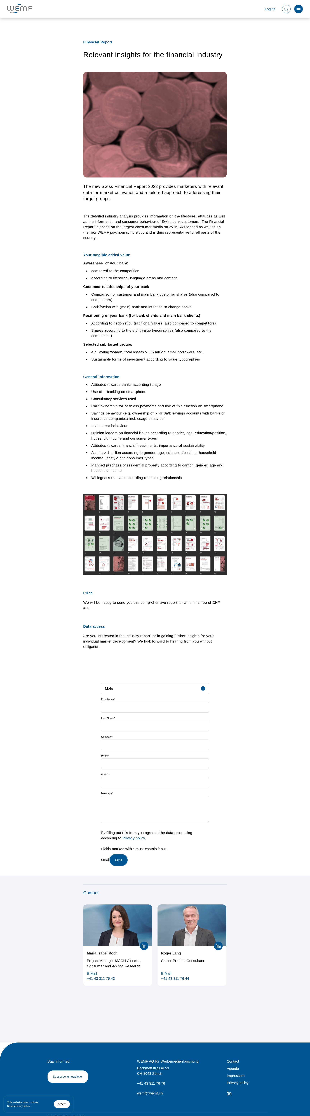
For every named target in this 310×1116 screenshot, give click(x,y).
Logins (270, 9)
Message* (107, 793)
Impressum (236, 1076)
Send (118, 859)
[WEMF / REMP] (19, 9)
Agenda (233, 1068)
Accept (61, 1104)
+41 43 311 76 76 (151, 1083)
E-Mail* (105, 774)
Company (106, 736)
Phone (105, 755)
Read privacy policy (18, 1106)
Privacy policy (134, 838)
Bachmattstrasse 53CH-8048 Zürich (153, 1070)
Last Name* (108, 718)
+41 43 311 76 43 (101, 978)
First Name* (108, 699)
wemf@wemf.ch (150, 1093)
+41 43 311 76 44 (175, 978)
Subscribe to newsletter (68, 1076)
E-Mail (92, 973)
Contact (233, 1061)
